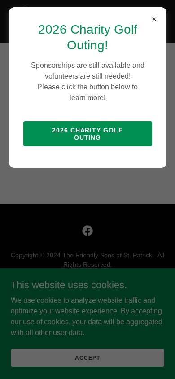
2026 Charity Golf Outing (87, 134)
